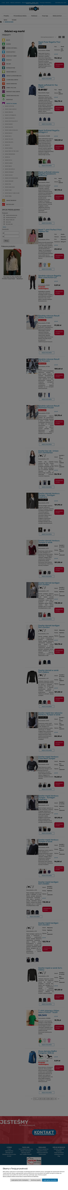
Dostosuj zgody (36, 1180)
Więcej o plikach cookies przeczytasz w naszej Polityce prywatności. (21, 1176)
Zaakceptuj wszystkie (50, 1180)
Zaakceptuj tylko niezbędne (19, 1180)
